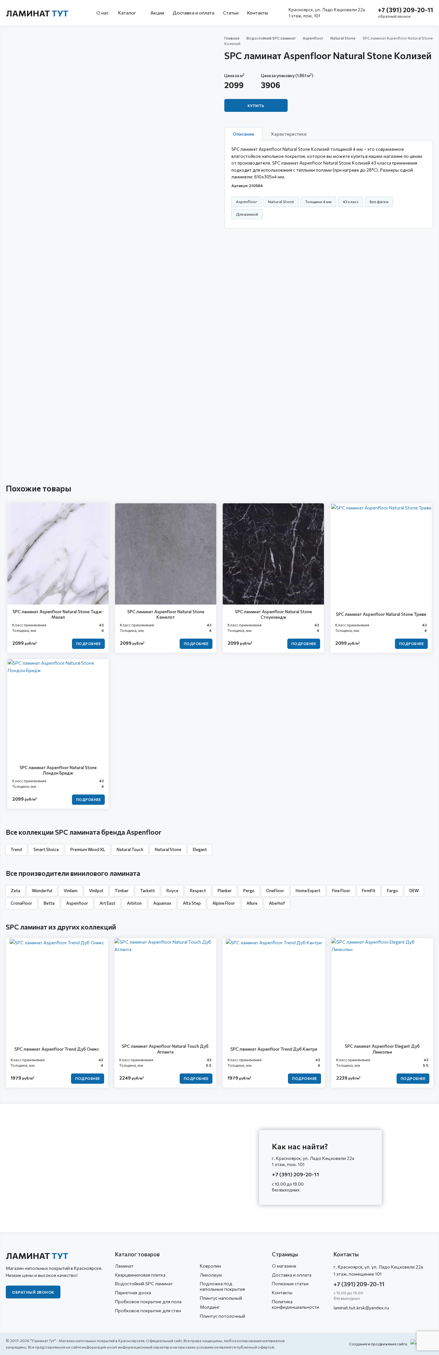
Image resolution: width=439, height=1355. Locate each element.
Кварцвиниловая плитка (140, 1275)
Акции (157, 12)
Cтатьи (231, 12)
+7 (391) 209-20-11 (405, 9)
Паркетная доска (133, 1292)
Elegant (200, 849)
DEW (414, 890)
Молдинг (210, 1307)
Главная (231, 38)
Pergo (249, 890)
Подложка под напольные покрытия (222, 1286)
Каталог (127, 12)
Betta (49, 903)
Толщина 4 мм (318, 201)
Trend (16, 849)
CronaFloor (21, 903)
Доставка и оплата (194, 12)
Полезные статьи (290, 1283)
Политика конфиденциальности (295, 1304)
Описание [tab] (243, 134)
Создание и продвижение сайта (378, 1344)
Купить (255, 105)
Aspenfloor (313, 38)
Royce (172, 890)
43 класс (351, 201)
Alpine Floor (223, 903)
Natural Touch (130, 849)
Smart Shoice (46, 849)
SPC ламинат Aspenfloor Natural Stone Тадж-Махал (58, 614)
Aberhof (277, 903)
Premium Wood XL (87, 849)
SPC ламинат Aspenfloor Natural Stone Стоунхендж (273, 614)
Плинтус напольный (221, 1298)
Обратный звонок (33, 1292)
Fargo (392, 890)
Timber (122, 890)
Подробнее (88, 644)
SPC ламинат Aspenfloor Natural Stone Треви (381, 614)
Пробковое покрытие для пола (148, 1301)
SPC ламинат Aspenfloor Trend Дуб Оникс (56, 1049)
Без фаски (379, 201)
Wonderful (42, 890)
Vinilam (70, 890)
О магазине (284, 1266)
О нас (102, 12)
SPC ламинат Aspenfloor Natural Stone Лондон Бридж (58, 770)
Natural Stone (342, 38)
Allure (251, 903)
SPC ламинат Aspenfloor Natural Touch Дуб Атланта (165, 1048)
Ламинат (37, 13)
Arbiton (134, 903)
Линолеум (211, 1275)
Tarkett (147, 890)
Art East (107, 903)
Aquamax (162, 903)
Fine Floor (341, 890)
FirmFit (368, 890)
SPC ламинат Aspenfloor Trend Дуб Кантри (273, 1049)
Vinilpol (96, 890)
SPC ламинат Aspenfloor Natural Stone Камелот (165, 614)
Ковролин (210, 1266)
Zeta (15, 890)
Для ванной (247, 214)
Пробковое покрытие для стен (148, 1310)
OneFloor (275, 890)
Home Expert (308, 890)
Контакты (257, 12)
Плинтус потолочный (222, 1316)
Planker (225, 890)
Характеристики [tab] (289, 134)
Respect (198, 890)
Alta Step (192, 903)
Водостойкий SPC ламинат (271, 38)
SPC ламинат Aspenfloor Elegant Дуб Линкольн (382, 1048)
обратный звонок (394, 16)
